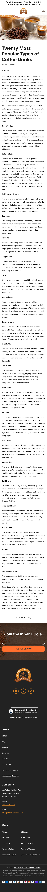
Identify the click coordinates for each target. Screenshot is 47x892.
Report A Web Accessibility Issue (23, 717)
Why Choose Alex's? (10, 770)
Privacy (5, 832)
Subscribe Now (23, 649)
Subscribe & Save (9, 855)
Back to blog (24, 617)
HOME (4, 736)
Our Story (5, 759)
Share (6, 71)
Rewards (5, 753)
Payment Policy (8, 849)
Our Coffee (6, 764)
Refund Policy (27, 843)
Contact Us (6, 843)
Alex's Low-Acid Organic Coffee (27, 868)
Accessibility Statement (30, 855)
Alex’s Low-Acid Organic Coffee (26, 112)
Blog (3, 742)
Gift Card (5, 838)
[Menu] (2, 11)
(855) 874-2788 (8, 804)
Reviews (5, 747)
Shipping (25, 832)
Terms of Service (28, 849)
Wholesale (25, 838)
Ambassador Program (10, 776)
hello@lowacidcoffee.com (12, 813)
